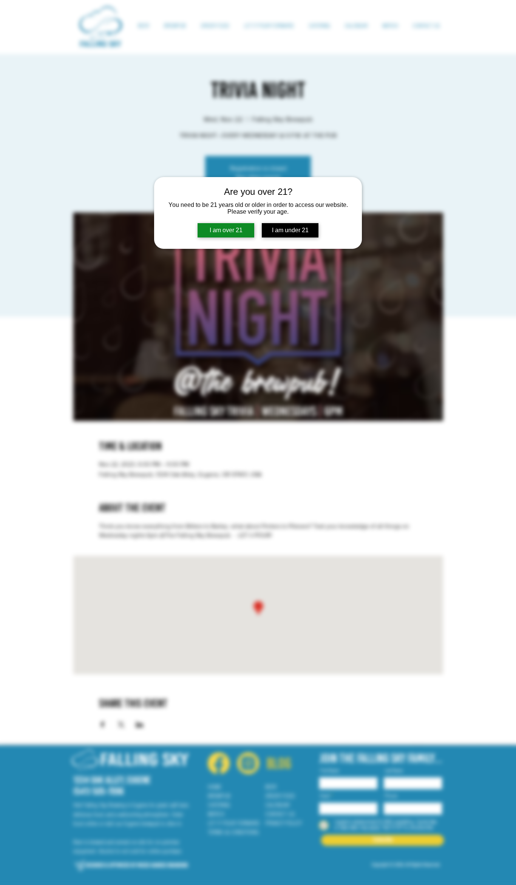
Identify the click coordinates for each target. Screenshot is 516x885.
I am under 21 (290, 230)
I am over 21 (226, 230)
